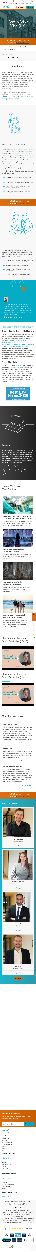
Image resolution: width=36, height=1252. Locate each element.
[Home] (6, 7)
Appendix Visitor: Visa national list (24, 154)
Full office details (7, 1158)
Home (3, 47)
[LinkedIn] (11, 1207)
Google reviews (18, 367)
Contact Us (34, 617)
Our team (18, 979)
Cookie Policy (26, 1201)
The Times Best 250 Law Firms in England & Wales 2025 (18, 345)
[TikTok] (20, 1207)
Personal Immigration (21, 47)
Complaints (20, 1204)
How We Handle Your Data (13, 1201)
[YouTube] (16, 1207)
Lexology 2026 (20, 347)
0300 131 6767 (22, 42)
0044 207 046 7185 (9, 1174)
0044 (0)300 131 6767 (9, 1192)
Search (20, 7)
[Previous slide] (3, 394)
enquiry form (22, 468)
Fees (25, 1204)
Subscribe (28, 1124)
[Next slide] (33, 394)
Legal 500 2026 (7, 347)
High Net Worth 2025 (8, 343)
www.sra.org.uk (29, 1222)
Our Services (10, 47)
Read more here (26, 743)
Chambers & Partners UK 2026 (17, 341)
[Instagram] (25, 1207)
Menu (29, 7)
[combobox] (5, 2)
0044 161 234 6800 (8, 1154)
